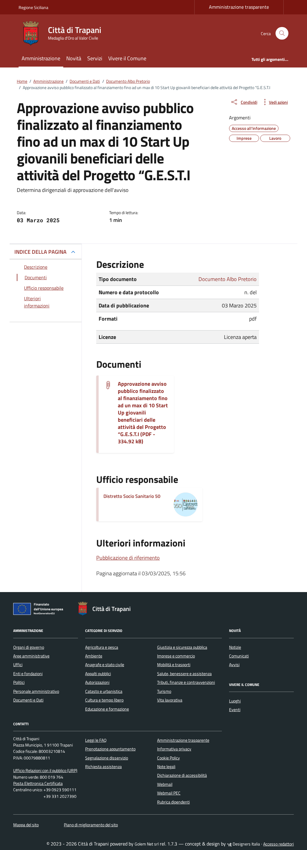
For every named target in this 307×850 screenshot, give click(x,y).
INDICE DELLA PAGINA (40, 252)
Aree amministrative (31, 656)
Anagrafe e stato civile (104, 664)
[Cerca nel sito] (282, 33)
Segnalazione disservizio (106, 758)
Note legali (166, 766)
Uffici (17, 664)
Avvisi (234, 664)
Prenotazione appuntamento (110, 749)
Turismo (164, 691)
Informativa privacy (174, 749)
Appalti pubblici (98, 673)
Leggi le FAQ (95, 740)
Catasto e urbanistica (103, 691)
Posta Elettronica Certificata (38, 783)
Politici (19, 682)
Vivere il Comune (127, 58)
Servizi (94, 58)
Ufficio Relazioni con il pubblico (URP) (45, 770)
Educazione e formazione (107, 709)
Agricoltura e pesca (101, 647)
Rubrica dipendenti (173, 802)
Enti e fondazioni (28, 673)
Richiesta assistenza (103, 766)
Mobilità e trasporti (173, 664)
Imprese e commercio (176, 656)
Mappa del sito (26, 825)
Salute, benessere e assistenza (184, 673)
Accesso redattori (278, 844)
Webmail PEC (168, 793)
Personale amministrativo (36, 691)
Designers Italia (246, 844)
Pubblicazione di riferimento (128, 558)
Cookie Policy (168, 758)
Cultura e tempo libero (104, 700)
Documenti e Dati (28, 700)
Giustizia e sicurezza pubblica (182, 647)
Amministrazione (41, 58)
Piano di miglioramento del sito (91, 825)
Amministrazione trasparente (239, 6)
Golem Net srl (147, 844)
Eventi (234, 709)
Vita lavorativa (169, 700)
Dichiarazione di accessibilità (182, 775)
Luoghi (235, 701)
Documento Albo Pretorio (227, 279)
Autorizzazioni (97, 682)
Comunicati (239, 656)
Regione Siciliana (33, 7)
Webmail (164, 784)
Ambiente (93, 656)
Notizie (235, 647)
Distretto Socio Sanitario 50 (131, 496)
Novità (73, 58)
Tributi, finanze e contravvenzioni (186, 682)
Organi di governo (28, 647)
